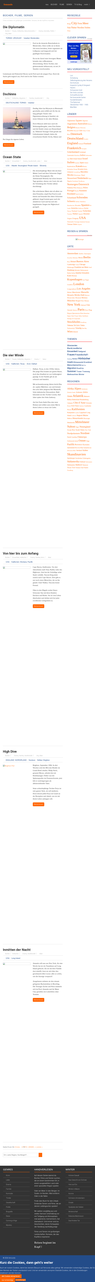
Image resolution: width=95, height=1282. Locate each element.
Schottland (71, 197)
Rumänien (83, 191)
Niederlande (82, 178)
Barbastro (75, 257)
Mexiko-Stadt (79, 295)
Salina (80, 316)
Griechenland (73, 152)
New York (73, 304)
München (71, 300)
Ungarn (69, 218)
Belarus (90, 124)
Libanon (70, 172)
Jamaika (77, 162)
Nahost (71, 426)
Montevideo (34, 38)
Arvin (29, 364)
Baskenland (76, 399)
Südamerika (73, 461)
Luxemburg (77, 172)
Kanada (79, 166)
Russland (71, 194)
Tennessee (85, 465)
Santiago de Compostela (73, 318)
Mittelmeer (82, 422)
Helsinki (77, 270)
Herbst (75, 359)
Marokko (84, 172)
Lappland (82, 412)
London (78, 284)
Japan (82, 163)
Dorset (69, 406)
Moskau (84, 298)
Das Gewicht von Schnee (77, 1180)
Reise (8, 1216)
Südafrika (74, 208)
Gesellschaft (39, 98)
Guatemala (70, 155)
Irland (75, 159)
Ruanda (77, 190)
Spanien (85, 205)
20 (29, 1147)
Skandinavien (70, 205)
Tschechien (87, 211)
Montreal (78, 298)
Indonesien (89, 155)
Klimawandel (78, 362)
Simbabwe (83, 201)
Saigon (69, 316)
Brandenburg (84, 399)
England (10, 760)
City (6, 33)
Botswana (83, 127)
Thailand (74, 211)
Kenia (85, 166)
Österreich (83, 184)
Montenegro (77, 175)
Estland (80, 144)
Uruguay (17, 38)
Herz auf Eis (72, 1184)
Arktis (85, 392)
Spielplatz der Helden (75, 1207)
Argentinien (72, 124)
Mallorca (69, 418)
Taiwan (69, 211)
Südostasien (89, 462)
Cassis (77, 264)
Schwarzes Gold (76, 90)
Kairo (69, 276)
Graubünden (87, 406)
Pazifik (30, 562)
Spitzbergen (71, 458)
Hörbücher (20, 31)
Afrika (70, 388)
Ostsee (82, 440)
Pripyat (69, 313)
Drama (41, 31)
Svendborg (83, 322)
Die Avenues (74, 83)
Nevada (69, 430)
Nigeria (69, 181)
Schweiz (71, 201)
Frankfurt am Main (81, 267)
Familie (31, 98)
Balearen (87, 396)
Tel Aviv (77, 325)
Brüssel (73, 262)
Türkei (9, 38)
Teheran (70, 325)
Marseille (85, 292)
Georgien (84, 148)
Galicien (81, 406)
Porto (86, 310)
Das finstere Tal (74, 1221)
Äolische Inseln (71, 392)
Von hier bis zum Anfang (20, 553)
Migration (22, 98)
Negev (77, 427)
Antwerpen (87, 254)
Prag (90, 310)
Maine (85, 415)
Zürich (75, 332)
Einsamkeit (15, 161)
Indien (82, 155)
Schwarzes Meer (71, 450)
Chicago (82, 264)
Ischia (73, 273)
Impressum (88, 1258)
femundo (8, 4)
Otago (87, 441)
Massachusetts (78, 418)
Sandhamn (85, 316)
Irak (68, 159)
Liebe (38, 161)
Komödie (46, 31)
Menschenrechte (29, 31)
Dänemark (76, 133)
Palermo (75, 310)
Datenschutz (75, 1258)
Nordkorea (81, 181)
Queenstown (76, 313)
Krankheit (88, 362)
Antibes (81, 254)
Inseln (70, 362)
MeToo (84, 365)
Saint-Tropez (74, 316)
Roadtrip (80, 368)
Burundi (76, 130)
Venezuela (70, 222)
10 (26, 1147)
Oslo (88, 305)
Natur (44, 359)
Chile (80, 130)
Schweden (82, 197)
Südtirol (78, 465)
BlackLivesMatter (74, 348)
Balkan (69, 399)
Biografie (9, 1211)
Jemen (86, 163)
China (84, 130)
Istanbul (27, 38)
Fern (80, 23)
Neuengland (22, 166)
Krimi (42, 557)
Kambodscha (71, 166)
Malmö (69, 292)
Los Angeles (83, 288)
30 (31, 1147)
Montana (23, 562)
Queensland (71, 448)
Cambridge (71, 264)
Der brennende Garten (78, 97)
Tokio (82, 325)
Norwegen (72, 184)
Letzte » (39, 1147)
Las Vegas (86, 280)
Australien (82, 123)
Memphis (70, 295)
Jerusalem (85, 273)
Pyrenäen (86, 445)
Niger (89, 178)
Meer (9, 33)
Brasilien (70, 130)
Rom (81, 313)
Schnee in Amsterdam (76, 1198)
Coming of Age (11, 1221)
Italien (70, 162)
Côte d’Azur (79, 402)
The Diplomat (75, 102)
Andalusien (85, 389)
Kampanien (71, 412)
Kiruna (74, 276)
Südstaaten (71, 465)
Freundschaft (81, 354)
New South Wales (78, 430)
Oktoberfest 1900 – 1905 (79, 105)
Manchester (76, 292)
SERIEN (69, 4)
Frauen (14, 31)
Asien (69, 396)
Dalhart (34, 364)
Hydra (69, 273)
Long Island (15, 958)
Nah (69, 27)
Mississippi (86, 418)
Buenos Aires (82, 261)
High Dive (10, 751)
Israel (85, 158)
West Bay (84, 328)
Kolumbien (70, 169)
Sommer (71, 371)
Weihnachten (72, 374)
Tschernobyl (71, 328)
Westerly (43, 166)
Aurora (71, 1193)
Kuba (85, 169)
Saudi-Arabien (80, 194)
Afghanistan (71, 121)
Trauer (79, 372)
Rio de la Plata (79, 448)
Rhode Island (33, 166)
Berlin (87, 257)
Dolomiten (89, 403)
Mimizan (87, 295)
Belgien (71, 127)
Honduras (77, 155)
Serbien (78, 201)
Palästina (70, 188)
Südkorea (81, 208)
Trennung (86, 372)
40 (33, 1147)
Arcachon (69, 257)
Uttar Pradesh (84, 467)
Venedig (78, 328)
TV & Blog (78, 4)
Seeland (79, 450)
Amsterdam (72, 253)
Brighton (46, 760)
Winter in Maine (73, 1189)
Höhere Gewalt (73, 1175)
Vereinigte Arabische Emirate (82, 222)
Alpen (77, 388)
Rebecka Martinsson (76, 1216)
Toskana (78, 467)
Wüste (68, 31)
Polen (85, 188)
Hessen (69, 409)
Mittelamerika (71, 422)
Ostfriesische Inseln (72, 441)
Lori (71, 75)
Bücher (7, 31)
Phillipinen (80, 187)
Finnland (87, 143)
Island (80, 159)
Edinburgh (70, 267)
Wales (75, 224)
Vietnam (70, 224)
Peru (74, 188)
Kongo (75, 169)
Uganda (80, 214)
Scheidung (74, 78)
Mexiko (70, 175)
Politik (52, 31)
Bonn (68, 261)
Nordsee (32, 760)
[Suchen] (40, 1155)
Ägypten (79, 121)
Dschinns (9, 94)
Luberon (74, 415)
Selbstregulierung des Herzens (81, 80)
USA (7, 166)
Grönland (82, 152)
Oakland (83, 305)
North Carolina (72, 437)
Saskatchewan (87, 448)
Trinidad (80, 211)
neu (47, 4)
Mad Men (73, 107)
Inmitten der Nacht (17, 950)
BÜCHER (54, 4)
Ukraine (86, 214)
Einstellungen (21, 1280)
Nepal (83, 175)
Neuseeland (72, 178)
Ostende (69, 310)
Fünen (77, 406)
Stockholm (73, 321)
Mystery (9, 1225)
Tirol (73, 467)
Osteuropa (82, 437)
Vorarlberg (70, 470)
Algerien (85, 121)
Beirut (80, 258)
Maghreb (79, 415)
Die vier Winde (13, 355)
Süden (87, 27)
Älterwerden (72, 345)
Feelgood (82, 351)
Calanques (70, 403)
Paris (81, 309)
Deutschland (12, 103)
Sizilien (85, 450)
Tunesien (69, 214)
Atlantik (14, 166)
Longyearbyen (71, 289)
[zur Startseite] (91, 4)
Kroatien (81, 169)
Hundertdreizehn (76, 100)
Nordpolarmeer (73, 433)
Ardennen (79, 392)
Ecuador (86, 139)
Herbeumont (84, 270)
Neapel (78, 301)
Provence (78, 444)
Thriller (8, 1198)
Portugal (70, 190)
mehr (86, 4)
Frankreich (74, 148)
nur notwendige (7, 1280)
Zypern (80, 224)
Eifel (72, 406)
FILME (62, 4)
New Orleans (85, 301)
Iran (71, 159)
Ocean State (12, 157)
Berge (69, 24)
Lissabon (70, 284)
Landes (77, 412)
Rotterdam (86, 313)
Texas (22, 364)
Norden (80, 27)
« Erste (16, 1147)
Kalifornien (15, 364)
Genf (90, 267)
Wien (70, 331)
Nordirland (21, 760)
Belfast (40, 760)
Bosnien (78, 127)
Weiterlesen (8, 82)
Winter (81, 374)
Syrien (86, 208)
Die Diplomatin (13, 27)
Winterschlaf (73, 1211)
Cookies (64, 1258)
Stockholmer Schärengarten (82, 458)
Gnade (70, 1202)
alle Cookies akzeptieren (11, 1276)
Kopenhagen (74, 279)
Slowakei (78, 205)
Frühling (69, 359)
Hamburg (70, 270)
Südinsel (82, 462)
